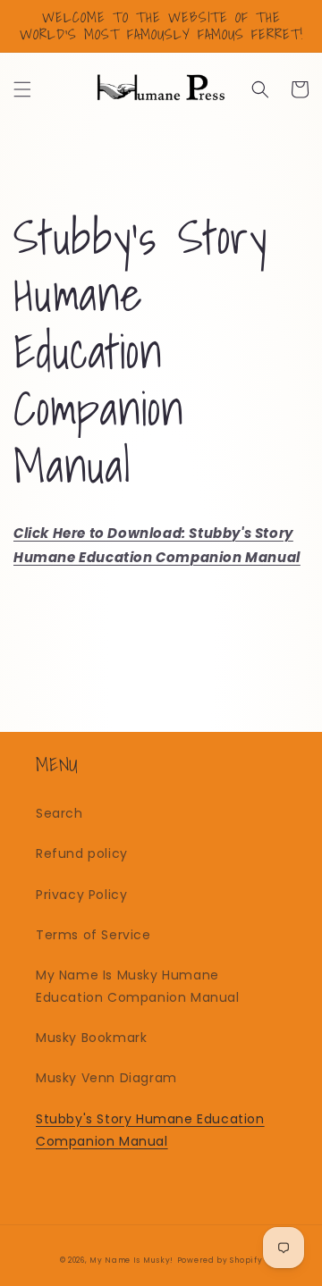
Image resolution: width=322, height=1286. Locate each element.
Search (59, 813)
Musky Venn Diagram (106, 1078)
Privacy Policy (81, 895)
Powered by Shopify (220, 1260)
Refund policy (82, 853)
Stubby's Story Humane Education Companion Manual (150, 1130)
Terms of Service (93, 935)
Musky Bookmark (91, 1037)
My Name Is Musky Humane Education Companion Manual (138, 986)
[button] (22, 89)
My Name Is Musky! (131, 1260)
